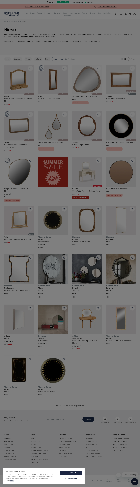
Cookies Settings (71, 478)
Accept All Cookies (71, 473)
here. (12, 480)
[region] (44, 476)
